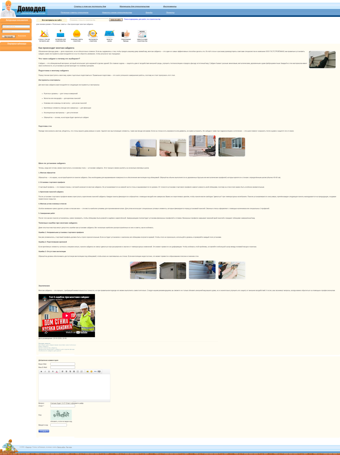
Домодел (28, 447)
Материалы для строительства (135, 6)
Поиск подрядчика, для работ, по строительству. (142, 19)
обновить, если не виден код (61, 421)
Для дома (69, 447)
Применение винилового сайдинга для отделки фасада (57, 349)
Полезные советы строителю (74, 12)
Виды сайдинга (43, 346)
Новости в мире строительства (117, 12)
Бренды (149, 12)
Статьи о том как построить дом (90, 6)
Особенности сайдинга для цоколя (50, 350)
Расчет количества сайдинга (48, 348)
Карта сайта (61, 447)
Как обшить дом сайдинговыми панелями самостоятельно (57, 345)
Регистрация (22, 35)
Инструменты (170, 6)
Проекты (170, 12)
